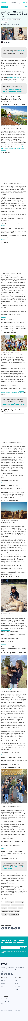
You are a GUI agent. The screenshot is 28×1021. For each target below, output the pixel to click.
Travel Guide (4, 22)
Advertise (3, 980)
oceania (17, 911)
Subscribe (23, 947)
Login (23, 2)
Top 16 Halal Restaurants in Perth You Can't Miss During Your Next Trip (13, 148)
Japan (16, 980)
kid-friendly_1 (9, 902)
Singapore (17, 989)
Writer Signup (4, 992)
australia (4, 914)
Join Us (2, 986)
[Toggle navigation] (26, 2)
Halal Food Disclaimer (6, 998)
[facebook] (3, 928)
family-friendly (12, 908)
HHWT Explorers (4, 989)
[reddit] (16, 928)
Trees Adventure (5, 630)
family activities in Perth (13, 77)
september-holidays (7, 911)
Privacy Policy (17, 1010)
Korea (16, 983)
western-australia (14, 914)
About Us (3, 983)
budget (4, 908)
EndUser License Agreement (6, 1010)
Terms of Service (17, 951)
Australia (9, 19)
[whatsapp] (12, 928)
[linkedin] (9, 928)
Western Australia (16, 19)
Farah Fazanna (8, 42)
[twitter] (6, 928)
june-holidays (5, 905)
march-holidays (19, 902)
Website (3, 225)
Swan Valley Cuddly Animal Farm (13, 689)
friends (20, 908)
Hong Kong (17, 986)
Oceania (3, 19)
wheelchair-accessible (17, 905)
